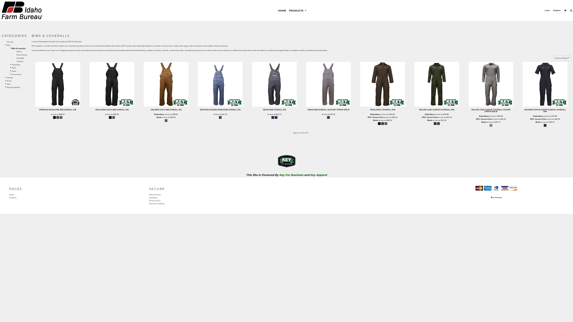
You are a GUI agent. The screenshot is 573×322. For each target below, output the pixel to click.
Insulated (20, 58)
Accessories (16, 74)
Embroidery (159, 114)
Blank (159, 117)
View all (10, 42)
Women (10, 77)
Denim (19, 51)
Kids (8, 84)
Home (11, 194)
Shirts (14, 68)
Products (13, 197)
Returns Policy (155, 194)
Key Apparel (318, 175)
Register (557, 10)
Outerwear (16, 65)
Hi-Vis (9, 81)
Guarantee (153, 197)
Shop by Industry (13, 87)
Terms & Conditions (157, 203)
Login (547, 10)
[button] (298, 10)
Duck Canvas (22, 55)
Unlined (20, 61)
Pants (14, 71)
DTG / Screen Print (375, 117)
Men (8, 45)
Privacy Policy (154, 200)
